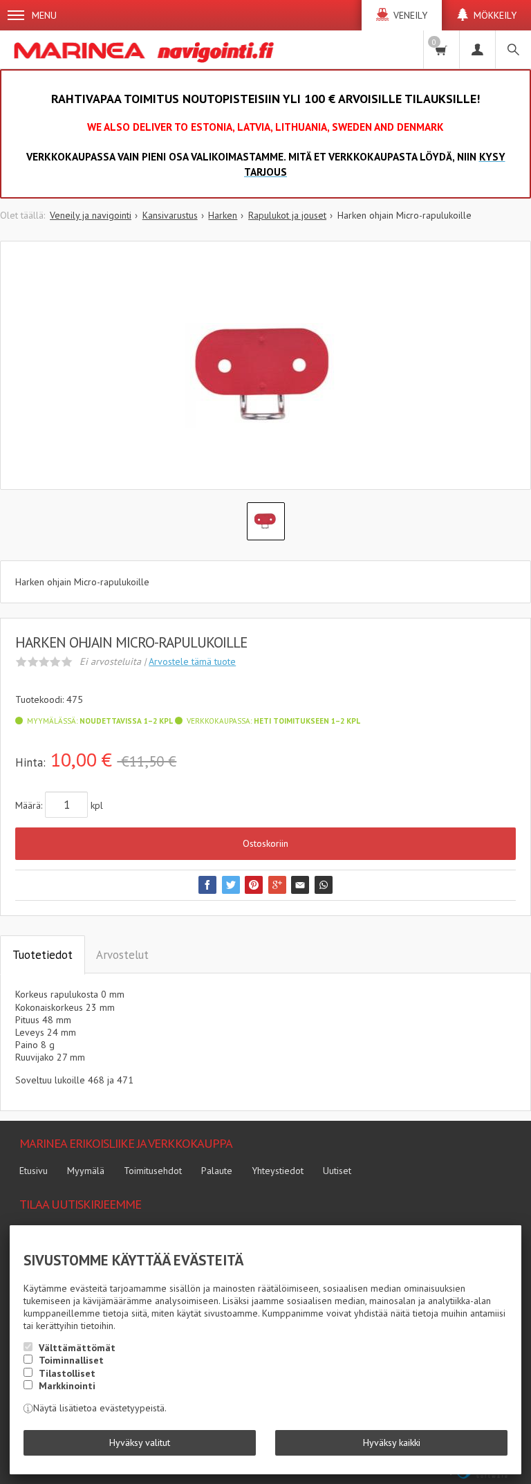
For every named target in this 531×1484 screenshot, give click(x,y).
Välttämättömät (77, 1347)
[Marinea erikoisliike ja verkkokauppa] (146, 49)
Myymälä (85, 1170)
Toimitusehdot (153, 1170)
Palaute (216, 1170)
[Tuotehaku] (513, 49)
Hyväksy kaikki (391, 1442)
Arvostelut (122, 954)
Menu (44, 15)
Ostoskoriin (265, 843)
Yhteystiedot (278, 1170)
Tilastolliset (67, 1373)
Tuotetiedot (42, 954)
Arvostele (192, 661)
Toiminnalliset (71, 1360)
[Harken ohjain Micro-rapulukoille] (265, 375)
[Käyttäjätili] (477, 49)
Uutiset (337, 1170)
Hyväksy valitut (139, 1442)
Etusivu (33, 1170)
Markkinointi (67, 1386)
